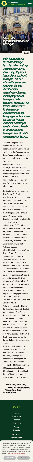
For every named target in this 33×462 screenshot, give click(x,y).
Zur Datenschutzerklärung (16, 454)
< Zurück (26, 53)
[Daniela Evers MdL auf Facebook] (14, 408)
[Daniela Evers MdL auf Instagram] (18, 408)
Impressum (16, 434)
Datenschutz (16, 437)
